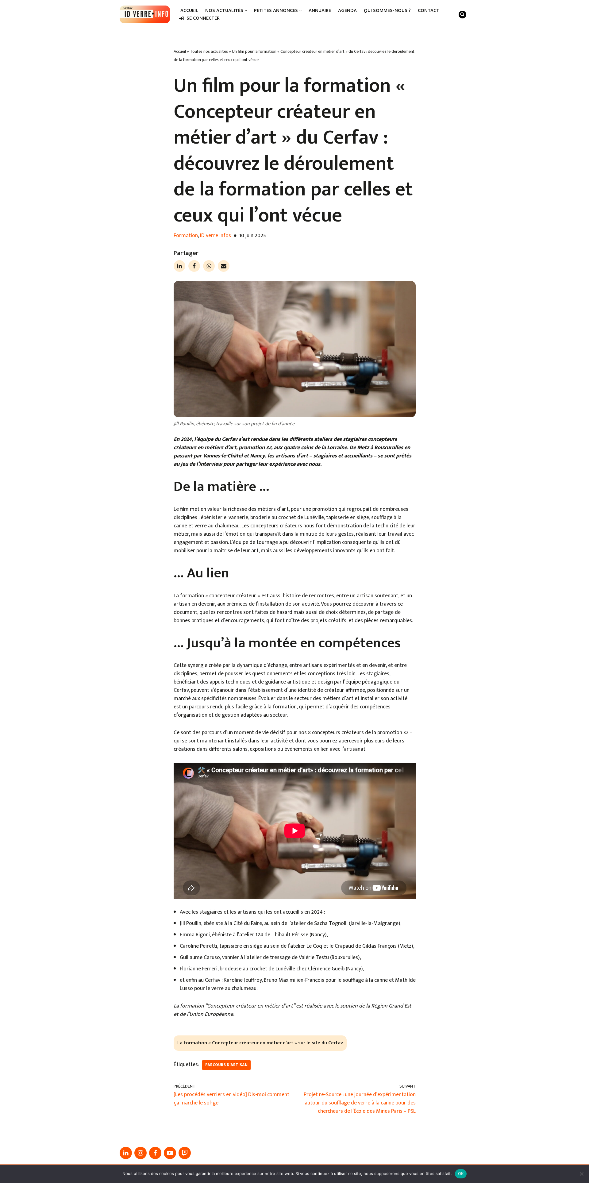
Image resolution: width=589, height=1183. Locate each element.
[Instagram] (140, 1153)
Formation (186, 235)
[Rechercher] (462, 14)
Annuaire (320, 10)
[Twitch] (185, 1153)
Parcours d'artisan (226, 1065)
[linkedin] (126, 1153)
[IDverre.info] (145, 14)
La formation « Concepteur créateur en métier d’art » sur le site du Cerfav (260, 1043)
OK (461, 1173)
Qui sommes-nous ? (387, 10)
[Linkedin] (179, 266)
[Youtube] (170, 1153)
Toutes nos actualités (209, 51)
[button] (246, 11)
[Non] (581, 1174)
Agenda (347, 10)
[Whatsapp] (209, 266)
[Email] (223, 266)
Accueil (189, 10)
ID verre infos (215, 235)
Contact (428, 10)
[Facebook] (194, 266)
